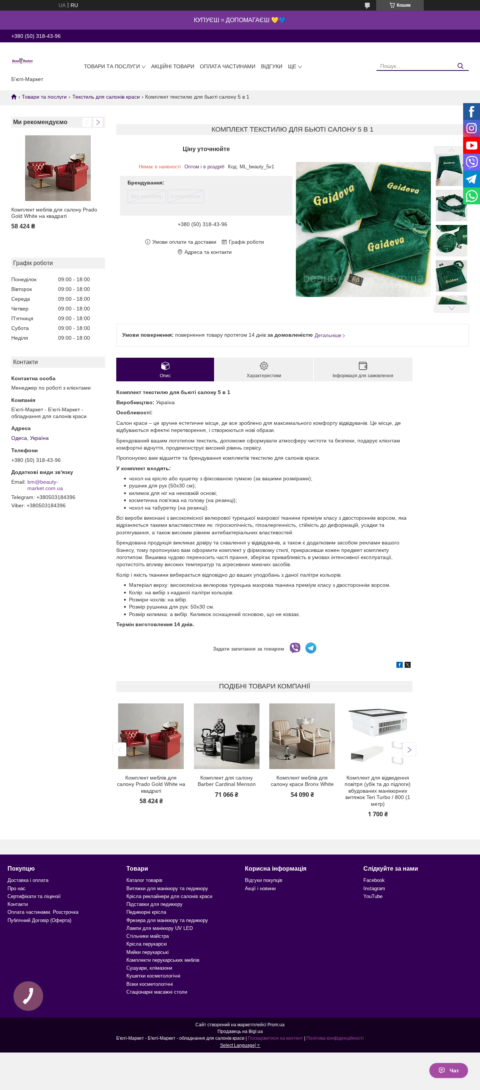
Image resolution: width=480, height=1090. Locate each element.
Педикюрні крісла (146, 912)
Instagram (374, 888)
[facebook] (399, 666)
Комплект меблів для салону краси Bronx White (302, 781)
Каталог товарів (144, 880)
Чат (454, 1071)
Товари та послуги (112, 66)
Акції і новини (260, 888)
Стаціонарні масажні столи (156, 992)
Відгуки (271, 66)
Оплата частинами (227, 66)
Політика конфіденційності (335, 1038)
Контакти (18, 904)
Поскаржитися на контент (275, 1038)
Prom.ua (276, 1024)
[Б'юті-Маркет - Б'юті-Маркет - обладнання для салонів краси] (22, 61)
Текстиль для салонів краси (106, 96)
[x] (408, 666)
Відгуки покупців (263, 880)
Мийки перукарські (147, 952)
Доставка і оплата (28, 880)
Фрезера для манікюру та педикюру (167, 920)
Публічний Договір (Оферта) (39, 920)
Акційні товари (172, 66)
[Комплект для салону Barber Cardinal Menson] (226, 736)
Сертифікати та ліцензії (34, 896)
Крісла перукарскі (146, 944)
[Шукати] (460, 66)
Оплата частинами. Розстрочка (43, 912)
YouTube (372, 896)
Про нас (17, 888)
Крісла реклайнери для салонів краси (169, 896)
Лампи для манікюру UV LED (159, 928)
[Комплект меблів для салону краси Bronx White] (302, 736)
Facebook (374, 880)
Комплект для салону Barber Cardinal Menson (227, 781)
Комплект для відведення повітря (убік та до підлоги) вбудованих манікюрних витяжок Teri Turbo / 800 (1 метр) (378, 791)
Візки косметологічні (149, 984)
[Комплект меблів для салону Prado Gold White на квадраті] (58, 168)
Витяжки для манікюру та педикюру (167, 888)
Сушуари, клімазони (149, 968)
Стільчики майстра (147, 936)
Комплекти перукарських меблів (163, 960)
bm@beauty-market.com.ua (45, 485)
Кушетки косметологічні (153, 976)
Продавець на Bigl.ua (240, 1031)
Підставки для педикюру (154, 904)
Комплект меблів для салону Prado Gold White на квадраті (54, 213)
